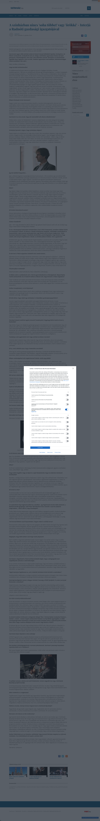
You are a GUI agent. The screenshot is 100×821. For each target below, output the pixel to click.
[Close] (73, 369)
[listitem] (50, 392)
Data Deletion (42, 452)
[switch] (67, 395)
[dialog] (50, 410)
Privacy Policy (58, 452)
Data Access (50, 452)
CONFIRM (40, 447)
